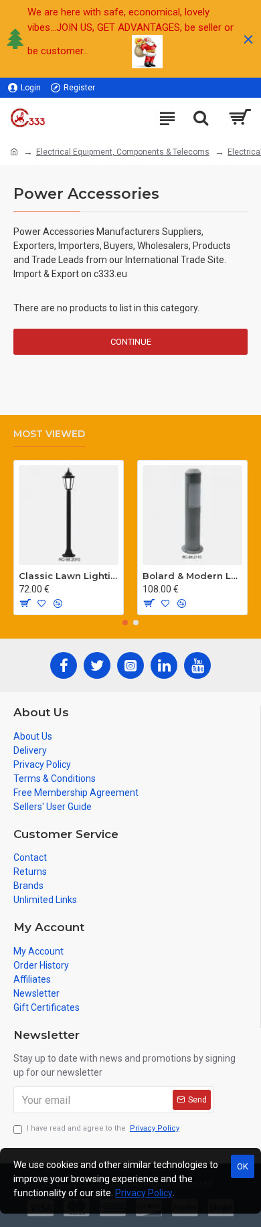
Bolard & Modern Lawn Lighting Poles (192, 575)
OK (242, 1166)
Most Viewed (49, 434)
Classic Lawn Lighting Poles (68, 575)
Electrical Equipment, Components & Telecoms (122, 152)
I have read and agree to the (103, 1128)
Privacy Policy (144, 1193)
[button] (125, 622)
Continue (130, 342)
